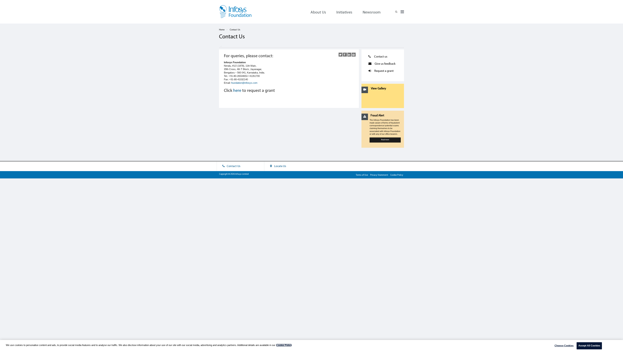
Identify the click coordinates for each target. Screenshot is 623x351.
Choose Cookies (564, 345)
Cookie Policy (396, 175)
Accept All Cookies (589, 345)
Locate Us (279, 166)
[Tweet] (340, 55)
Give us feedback (385, 63)
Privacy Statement (379, 175)
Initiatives (344, 12)
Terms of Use (362, 175)
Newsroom (372, 12)
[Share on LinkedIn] (349, 55)
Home (222, 30)
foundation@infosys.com (244, 83)
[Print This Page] (354, 55)
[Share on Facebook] (345, 55)
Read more (385, 140)
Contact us (380, 56)
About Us (318, 12)
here (237, 91)
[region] (311, 345)
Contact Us (235, 30)
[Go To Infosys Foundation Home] (235, 12)
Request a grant (384, 71)
